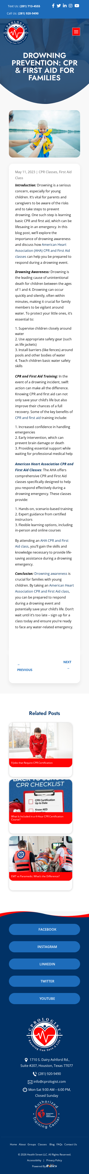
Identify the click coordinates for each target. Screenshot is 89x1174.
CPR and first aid (28, 417)
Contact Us (70, 1144)
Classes (42, 1144)
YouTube (47, 998)
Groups (32, 1144)
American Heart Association (37, 464)
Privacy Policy (54, 1160)
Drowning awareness (50, 573)
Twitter (47, 981)
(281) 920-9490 (49, 1073)
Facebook (47, 929)
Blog (52, 1144)
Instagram (47, 946)
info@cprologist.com (50, 1081)
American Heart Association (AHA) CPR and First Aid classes (42, 250)
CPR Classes (48, 172)
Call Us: (22, 13)
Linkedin (47, 964)
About (22, 1144)
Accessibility (34, 1160)
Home (13, 1144)
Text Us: (24, 6)
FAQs (60, 1144)
